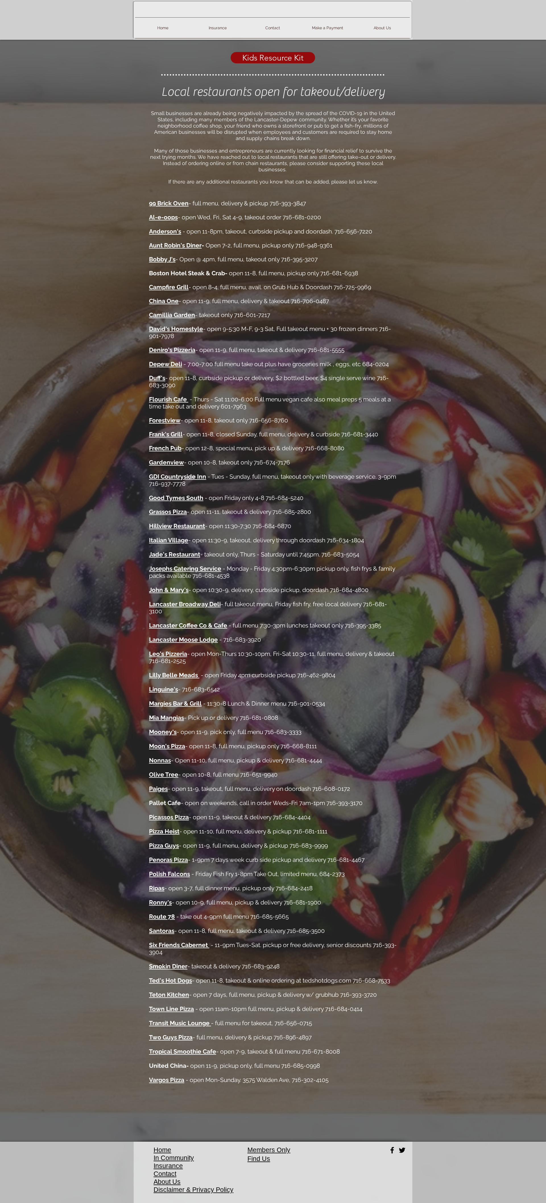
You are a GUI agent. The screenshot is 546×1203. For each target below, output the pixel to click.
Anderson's (165, 231)
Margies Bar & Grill (175, 703)
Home (162, 1150)
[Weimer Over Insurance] (402, 1150)
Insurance (168, 1165)
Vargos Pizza (166, 1079)
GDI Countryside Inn (177, 476)
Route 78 (162, 916)
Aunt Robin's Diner (175, 245)
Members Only (268, 1150)
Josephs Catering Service (185, 568)
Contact (165, 1173)
